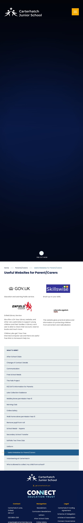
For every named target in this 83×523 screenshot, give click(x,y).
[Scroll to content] (41, 253)
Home (6, 268)
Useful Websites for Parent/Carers (48, 268)
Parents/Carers (21, 268)
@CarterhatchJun (42, 486)
